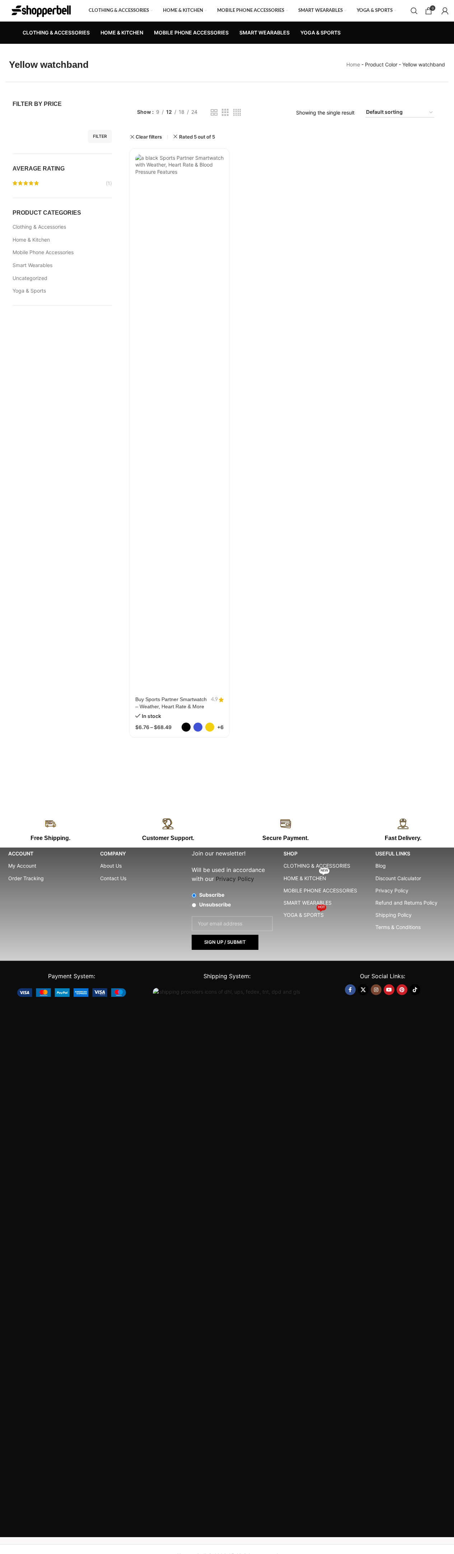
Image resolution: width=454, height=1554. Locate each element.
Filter (100, 136)
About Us (111, 866)
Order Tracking (26, 878)
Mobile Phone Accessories (43, 252)
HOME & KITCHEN (306, 876)
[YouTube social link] (389, 989)
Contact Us (113, 878)
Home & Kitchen (31, 240)
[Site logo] (41, 10)
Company (113, 853)
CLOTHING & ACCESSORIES (317, 866)
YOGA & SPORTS (304, 913)
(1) (109, 183)
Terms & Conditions (398, 927)
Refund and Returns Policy (406, 903)
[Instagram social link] (376, 989)
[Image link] (71, 992)
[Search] (414, 11)
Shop (291, 853)
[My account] (445, 11)
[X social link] (363, 989)
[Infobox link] (168, 830)
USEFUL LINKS (392, 853)
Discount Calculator (398, 878)
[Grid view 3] (225, 112)
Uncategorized (30, 278)
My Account (22, 866)
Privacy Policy (391, 890)
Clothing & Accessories (39, 227)
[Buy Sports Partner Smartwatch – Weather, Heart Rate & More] (179, 423)
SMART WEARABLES (308, 903)
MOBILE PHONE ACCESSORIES (320, 890)
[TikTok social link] (414, 989)
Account (20, 853)
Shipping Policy (393, 915)
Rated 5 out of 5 (197, 137)
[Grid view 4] (237, 112)
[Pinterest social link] (402, 989)
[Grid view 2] (214, 112)
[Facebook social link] (350, 989)
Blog (380, 866)
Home (353, 64)
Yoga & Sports (29, 291)
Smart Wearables (32, 265)
